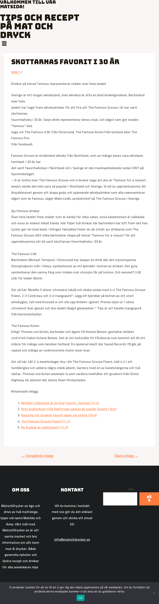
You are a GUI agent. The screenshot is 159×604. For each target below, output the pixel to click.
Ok (80, 597)
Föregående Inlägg (37, 455)
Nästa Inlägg (126, 455)
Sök (131, 489)
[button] (79, 43)
